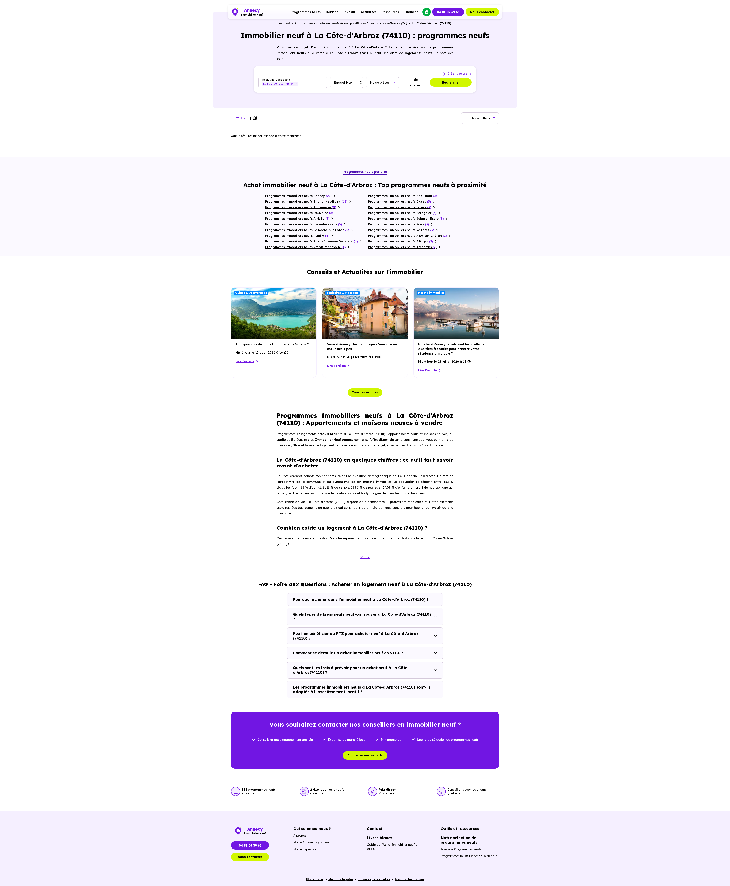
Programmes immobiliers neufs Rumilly (297, 236)
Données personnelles (374, 879)
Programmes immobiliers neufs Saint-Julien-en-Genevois (311, 241)
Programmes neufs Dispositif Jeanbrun (469, 856)
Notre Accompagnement (311, 842)
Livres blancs (379, 837)
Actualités (368, 12)
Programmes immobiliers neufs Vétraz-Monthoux (305, 247)
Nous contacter (482, 12)
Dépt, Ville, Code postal (276, 79)
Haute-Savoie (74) (393, 23)
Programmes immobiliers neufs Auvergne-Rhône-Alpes (334, 23)
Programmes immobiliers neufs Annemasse (300, 207)
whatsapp (426, 12)
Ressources (390, 12)
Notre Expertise (304, 849)
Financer (411, 12)
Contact (374, 828)
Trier (477, 118)
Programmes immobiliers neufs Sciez (398, 224)
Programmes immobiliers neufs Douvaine (299, 213)
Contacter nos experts (365, 755)
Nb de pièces (379, 82)
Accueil (284, 23)
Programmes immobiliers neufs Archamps (402, 247)
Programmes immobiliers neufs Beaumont (402, 196)
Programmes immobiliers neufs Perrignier (402, 213)
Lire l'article (245, 361)
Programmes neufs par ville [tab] (365, 172)
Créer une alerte (460, 73)
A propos (299, 835)
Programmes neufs (306, 12)
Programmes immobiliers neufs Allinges (400, 241)
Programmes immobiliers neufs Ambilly (297, 218)
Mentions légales (340, 879)
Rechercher (451, 82)
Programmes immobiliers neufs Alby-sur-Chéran (407, 236)
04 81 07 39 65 (448, 12)
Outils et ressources (460, 828)
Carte (262, 118)
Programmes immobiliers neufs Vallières (401, 230)
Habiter (332, 12)
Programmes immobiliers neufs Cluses (399, 201)
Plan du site (314, 879)
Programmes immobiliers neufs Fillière (399, 207)
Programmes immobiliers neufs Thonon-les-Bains (306, 201)
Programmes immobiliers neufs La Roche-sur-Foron (307, 230)
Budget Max (343, 82)
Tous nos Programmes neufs (461, 849)
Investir (349, 12)
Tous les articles (365, 392)
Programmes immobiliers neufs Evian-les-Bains (303, 224)
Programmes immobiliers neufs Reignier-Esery (406, 218)
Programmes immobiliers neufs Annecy (298, 196)
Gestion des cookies (409, 879)
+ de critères (414, 82)
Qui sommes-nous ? (312, 828)
